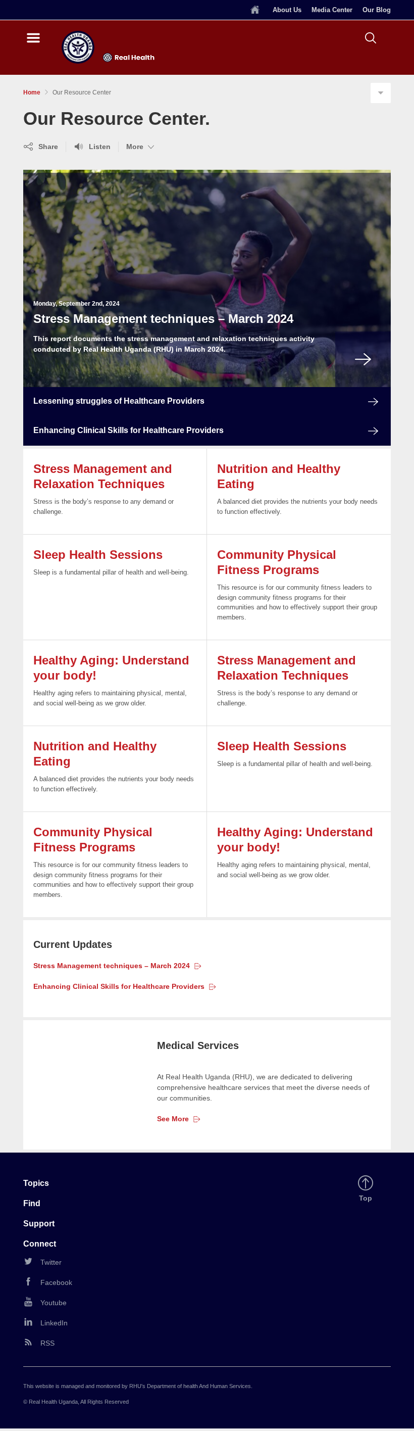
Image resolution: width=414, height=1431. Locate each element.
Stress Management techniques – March (111, 966)
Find (31, 1203)
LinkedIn (54, 1323)
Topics (36, 1183)
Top (367, 1199)
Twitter (51, 1262)
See (173, 1119)
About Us (287, 10)
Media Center (332, 10)
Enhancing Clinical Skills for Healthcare (118, 986)
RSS (47, 1343)
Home (31, 92)
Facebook (56, 1282)
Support (39, 1223)
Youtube (53, 1303)
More (141, 147)
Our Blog (377, 10)
